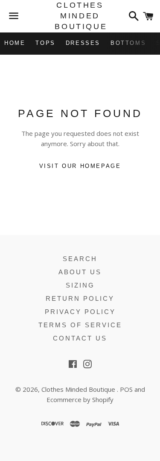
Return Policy (80, 298)
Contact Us (80, 338)
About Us (80, 272)
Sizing (80, 285)
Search (80, 258)
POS (126, 389)
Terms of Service (80, 325)
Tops (45, 43)
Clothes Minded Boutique (80, 16)
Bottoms (128, 43)
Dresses (83, 43)
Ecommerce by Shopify (80, 399)
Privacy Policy (80, 311)
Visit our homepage (80, 166)
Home (14, 43)
